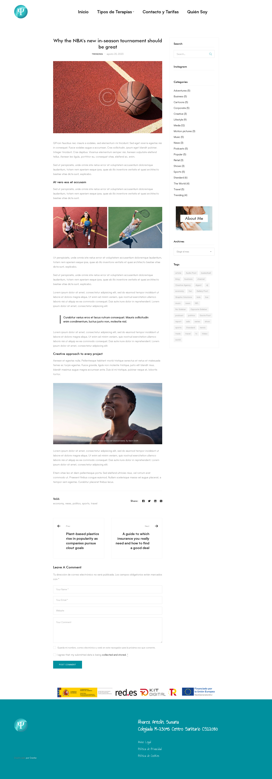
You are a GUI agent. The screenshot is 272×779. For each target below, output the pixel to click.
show (207, 321)
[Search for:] (194, 53)
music (178, 303)
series (197, 321)
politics (77, 503)
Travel (179, 189)
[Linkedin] (155, 501)
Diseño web (19, 758)
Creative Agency (183, 285)
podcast (179, 315)
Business (180, 96)
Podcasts (181, 148)
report (178, 321)
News (178, 142)
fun (190, 291)
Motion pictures (184, 131)
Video (204, 333)
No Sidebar (180, 309)
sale (188, 321)
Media (179, 125)
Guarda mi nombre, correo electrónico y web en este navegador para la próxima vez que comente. (106, 647)
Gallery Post (202, 291)
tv (196, 333)
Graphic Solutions (183, 297)
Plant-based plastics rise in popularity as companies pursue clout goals (82, 537)
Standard (180, 177)
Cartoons (181, 102)
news (68, 503)
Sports (179, 171)
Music (179, 136)
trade (177, 333)
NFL (196, 303)
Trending (97, 54)
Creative (180, 113)
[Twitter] (149, 501)
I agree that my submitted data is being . (92, 654)
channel (201, 279)
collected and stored (114, 654)
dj (207, 285)
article (178, 273)
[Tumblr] (161, 501)
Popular (180, 154)
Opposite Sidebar (199, 309)
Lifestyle (180, 119)
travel (94, 503)
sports (85, 503)
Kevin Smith (133, 441)
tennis (202, 327)
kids (198, 297)
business (188, 279)
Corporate (181, 107)
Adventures (182, 90)
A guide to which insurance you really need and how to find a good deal (132, 537)
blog (177, 279)
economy (58, 503)
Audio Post (191, 273)
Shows (179, 165)
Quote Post (205, 315)
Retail (178, 160)
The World (181, 183)
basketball (206, 273)
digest (198, 285)
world (178, 339)
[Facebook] (143, 501)
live (206, 297)
